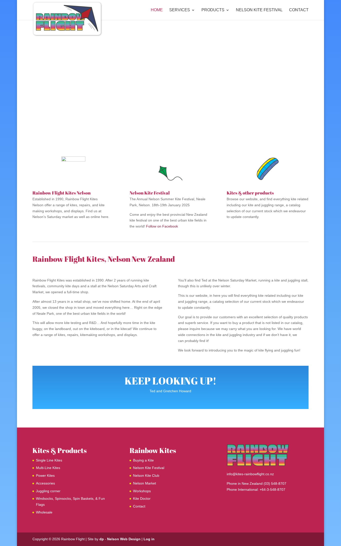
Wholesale (44, 512)
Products (212, 10)
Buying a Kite (143, 460)
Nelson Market (144, 483)
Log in (149, 539)
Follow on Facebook (162, 226)
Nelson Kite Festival (259, 10)
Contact (299, 10)
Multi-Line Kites (48, 468)
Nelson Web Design (124, 539)
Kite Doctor (142, 498)
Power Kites (45, 476)
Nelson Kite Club (146, 476)
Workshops (142, 491)
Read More (170, 88)
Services (179, 10)
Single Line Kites (49, 460)
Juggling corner (48, 491)
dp (101, 539)
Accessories (45, 483)
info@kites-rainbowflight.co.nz (250, 474)
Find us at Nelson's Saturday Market (170, 69)
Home (157, 10)
